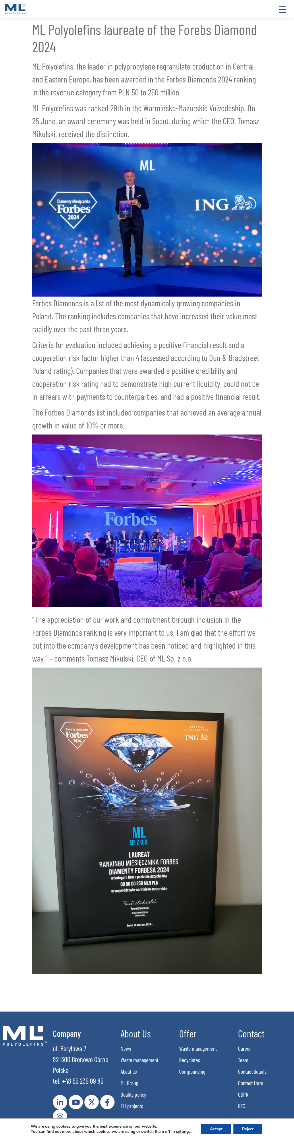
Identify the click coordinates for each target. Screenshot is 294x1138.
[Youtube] (76, 1102)
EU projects (132, 1105)
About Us (136, 1033)
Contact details (252, 1071)
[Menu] (282, 9)
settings (183, 1131)
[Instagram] (60, 1116)
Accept (216, 1129)
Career (244, 1048)
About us (129, 1071)
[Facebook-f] (107, 1102)
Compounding (192, 1071)
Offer (187, 1033)
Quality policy (133, 1094)
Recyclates (189, 1059)
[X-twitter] (91, 1102)
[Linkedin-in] (60, 1102)
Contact (251, 1033)
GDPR (243, 1094)
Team (243, 1059)
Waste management (139, 1059)
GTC (241, 1105)
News (126, 1048)
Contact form (250, 1082)
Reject (248, 1129)
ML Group (129, 1082)
